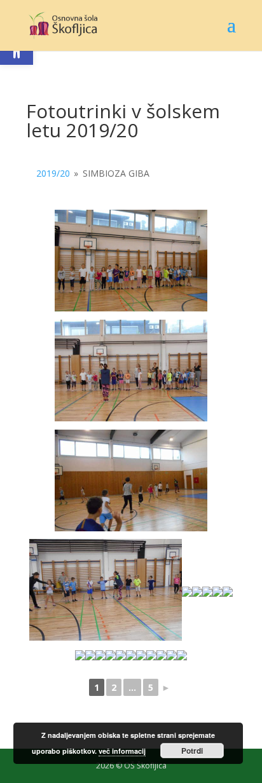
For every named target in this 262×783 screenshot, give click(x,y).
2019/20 (53, 173)
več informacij (122, 751)
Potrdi (192, 750)
